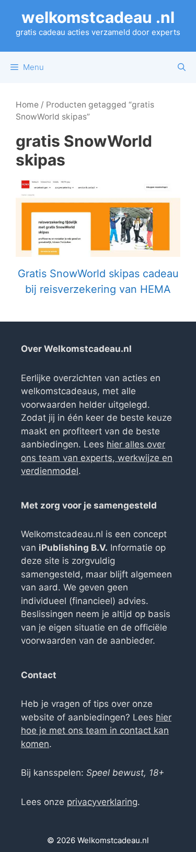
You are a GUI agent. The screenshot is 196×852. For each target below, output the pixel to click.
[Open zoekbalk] (181, 67)
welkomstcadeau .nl (98, 17)
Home (27, 105)
